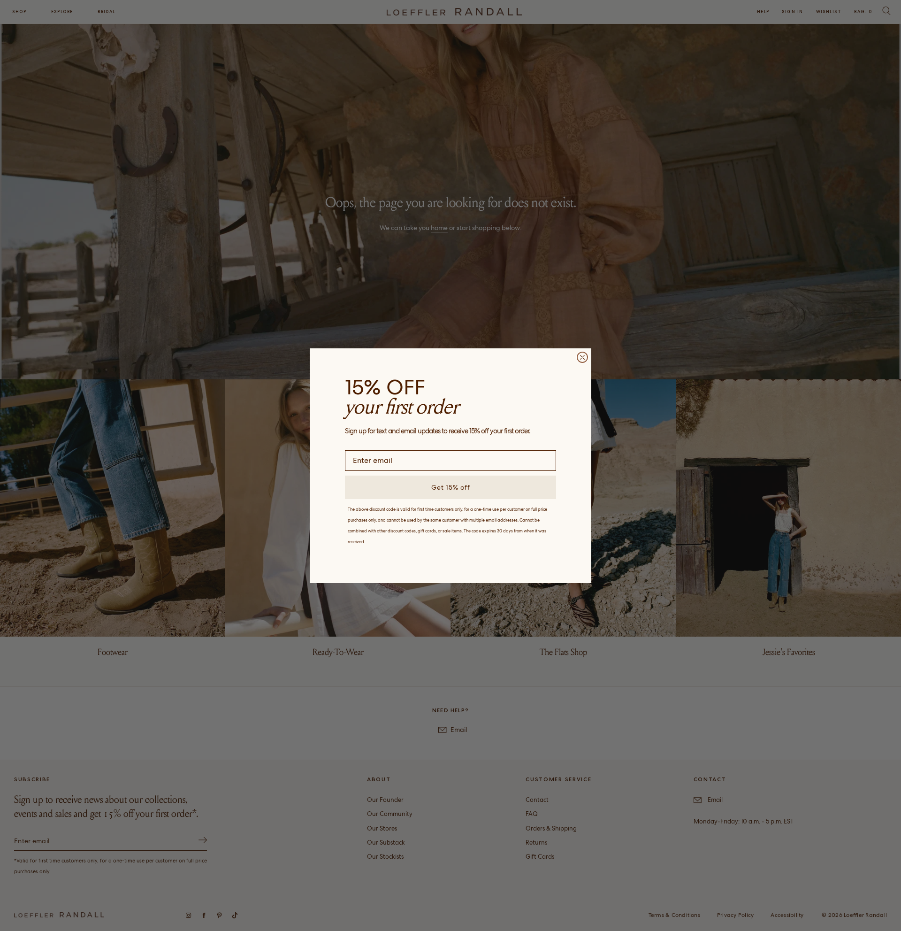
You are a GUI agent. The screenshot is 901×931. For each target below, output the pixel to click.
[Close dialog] (582, 357)
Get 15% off (450, 487)
